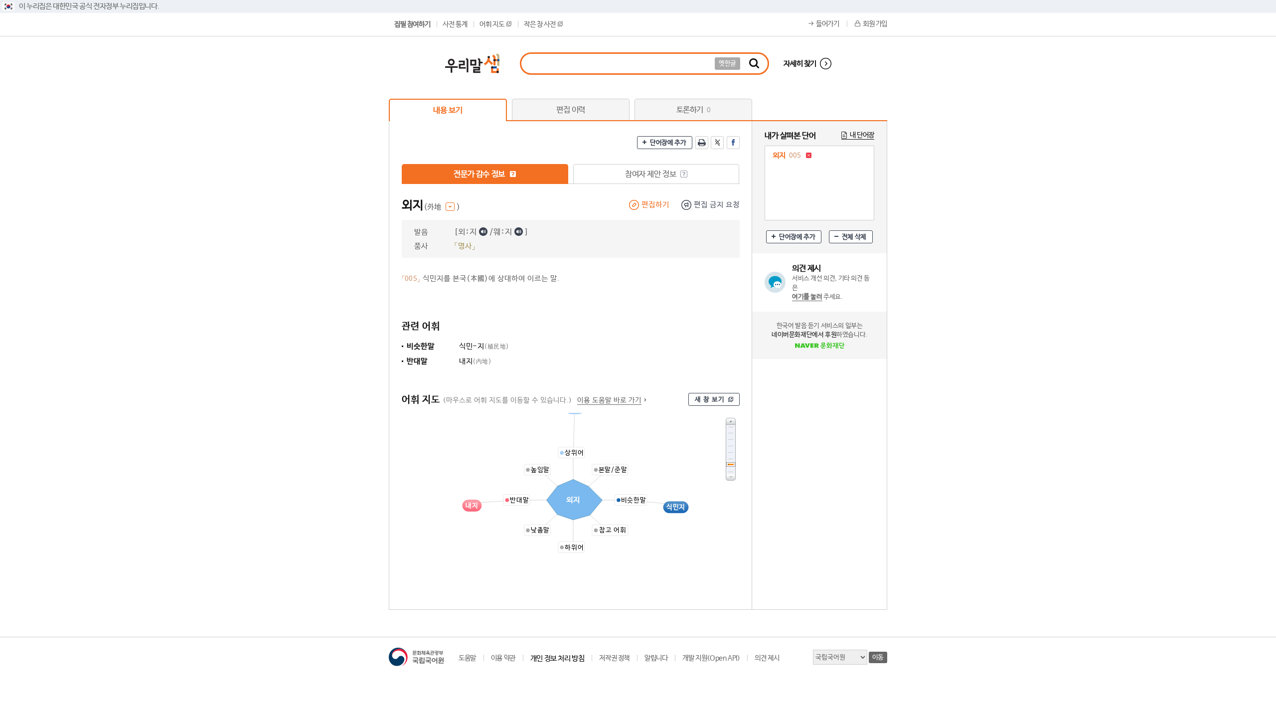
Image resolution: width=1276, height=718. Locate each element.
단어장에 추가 (668, 143)
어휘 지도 (491, 24)
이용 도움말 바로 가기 (609, 400)
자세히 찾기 (800, 63)
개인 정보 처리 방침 (557, 658)
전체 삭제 (854, 237)
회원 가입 (875, 24)
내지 (475, 361)
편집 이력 (570, 110)
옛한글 (727, 63)
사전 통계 (455, 24)
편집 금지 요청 (717, 204)
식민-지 (484, 346)
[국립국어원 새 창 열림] (416, 657)
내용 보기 (447, 110)
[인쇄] (701, 142)
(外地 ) (442, 207)
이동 (878, 657)
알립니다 (655, 658)
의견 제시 (767, 658)
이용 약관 (503, 658)
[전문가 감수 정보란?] (512, 174)
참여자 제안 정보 (651, 174)
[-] (731, 477)
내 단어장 (862, 135)
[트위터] (717, 142)
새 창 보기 (710, 399)
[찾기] (754, 63)
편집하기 (655, 204)
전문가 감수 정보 (480, 174)
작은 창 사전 (539, 24)
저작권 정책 (614, 658)
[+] (731, 421)
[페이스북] (733, 142)
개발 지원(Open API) (711, 658)
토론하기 (693, 110)
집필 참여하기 (412, 24)
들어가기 (827, 24)
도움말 (467, 658)
